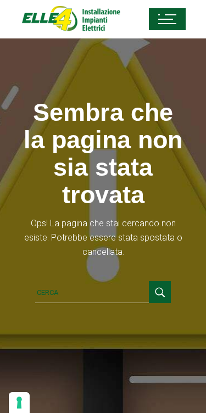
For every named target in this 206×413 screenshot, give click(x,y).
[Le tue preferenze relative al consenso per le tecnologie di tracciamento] (19, 402)
